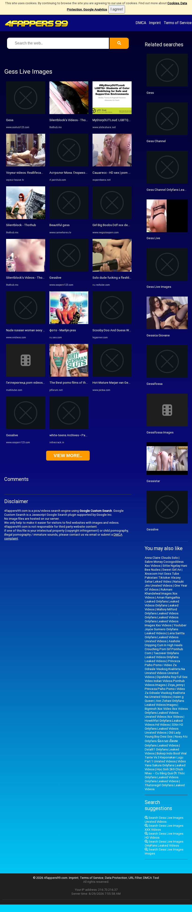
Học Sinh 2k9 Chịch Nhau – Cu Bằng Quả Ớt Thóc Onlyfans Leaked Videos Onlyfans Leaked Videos (165, 775)
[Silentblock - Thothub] (25, 218)
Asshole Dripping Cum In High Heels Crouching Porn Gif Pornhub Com (164, 647)
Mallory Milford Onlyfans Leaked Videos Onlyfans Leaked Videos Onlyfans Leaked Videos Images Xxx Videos (161, 617)
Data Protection (116, 878)
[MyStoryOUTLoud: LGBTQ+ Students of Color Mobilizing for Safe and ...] (112, 113)
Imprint (155, 22)
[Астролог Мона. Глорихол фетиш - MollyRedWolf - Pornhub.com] (69, 165)
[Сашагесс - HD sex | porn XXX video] (112, 165)
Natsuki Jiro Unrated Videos (164, 584)
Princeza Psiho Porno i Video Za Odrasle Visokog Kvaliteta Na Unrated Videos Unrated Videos (165, 669)
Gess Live (153, 238)
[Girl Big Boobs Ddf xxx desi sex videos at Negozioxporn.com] (112, 218)
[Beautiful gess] (69, 218)
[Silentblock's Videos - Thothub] (25, 271)
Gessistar (153, 481)
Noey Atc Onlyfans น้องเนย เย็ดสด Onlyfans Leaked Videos (166, 741)
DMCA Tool (151, 878)
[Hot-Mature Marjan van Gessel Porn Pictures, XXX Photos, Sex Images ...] (112, 376)
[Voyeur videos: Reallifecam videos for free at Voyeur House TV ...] (25, 165)
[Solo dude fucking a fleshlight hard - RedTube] (112, 271)
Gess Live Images (159, 287)
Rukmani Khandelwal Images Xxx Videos (161, 593)
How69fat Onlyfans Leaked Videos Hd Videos (164, 723)
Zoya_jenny (175, 685)
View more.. (68, 455)
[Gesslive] (25, 428)
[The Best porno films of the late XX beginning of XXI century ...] (69, 376)
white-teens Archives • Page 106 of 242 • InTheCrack (86, 435)
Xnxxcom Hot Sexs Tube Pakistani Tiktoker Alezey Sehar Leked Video (163, 578)
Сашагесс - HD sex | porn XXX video (117, 173)
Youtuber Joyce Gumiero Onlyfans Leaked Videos (165, 629)
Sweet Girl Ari (171, 570)
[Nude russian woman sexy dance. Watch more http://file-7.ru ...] (25, 323)
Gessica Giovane (158, 335)
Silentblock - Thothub (21, 225)
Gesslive (12, 435)
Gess (9, 120)
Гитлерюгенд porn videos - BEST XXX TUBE (36, 383)
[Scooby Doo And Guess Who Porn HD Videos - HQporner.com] (112, 323)
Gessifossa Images (160, 432)
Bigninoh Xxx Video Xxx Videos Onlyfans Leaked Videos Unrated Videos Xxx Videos (166, 713)
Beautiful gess (59, 225)
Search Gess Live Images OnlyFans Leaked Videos (164, 843)
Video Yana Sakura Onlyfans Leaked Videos (165, 765)
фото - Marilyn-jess (62, 330)
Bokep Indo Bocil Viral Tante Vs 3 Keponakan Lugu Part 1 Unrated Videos (166, 757)
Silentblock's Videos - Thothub (27, 278)
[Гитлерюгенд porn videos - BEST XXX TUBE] (25, 376)
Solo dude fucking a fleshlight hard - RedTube (124, 278)
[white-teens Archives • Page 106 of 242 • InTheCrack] (69, 428)
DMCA (141, 22)
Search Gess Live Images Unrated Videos (164, 820)
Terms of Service (178, 22)
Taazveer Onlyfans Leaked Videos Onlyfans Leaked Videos (162, 657)
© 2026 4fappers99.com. (51, 878)
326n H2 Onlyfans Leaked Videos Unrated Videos (164, 729)
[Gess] (25, 113)
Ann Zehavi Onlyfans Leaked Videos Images (164, 703)
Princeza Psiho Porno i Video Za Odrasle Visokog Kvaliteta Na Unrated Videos (165, 693)
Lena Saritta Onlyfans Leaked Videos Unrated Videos (165, 637)
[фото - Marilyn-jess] (69, 323)
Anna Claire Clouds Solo (161, 558)
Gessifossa (154, 384)
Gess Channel (156, 141)
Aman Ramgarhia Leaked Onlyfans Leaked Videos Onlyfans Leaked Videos (162, 603)
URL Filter (135, 878)
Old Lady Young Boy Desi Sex (163, 735)
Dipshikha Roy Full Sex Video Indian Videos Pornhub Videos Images (166, 681)
